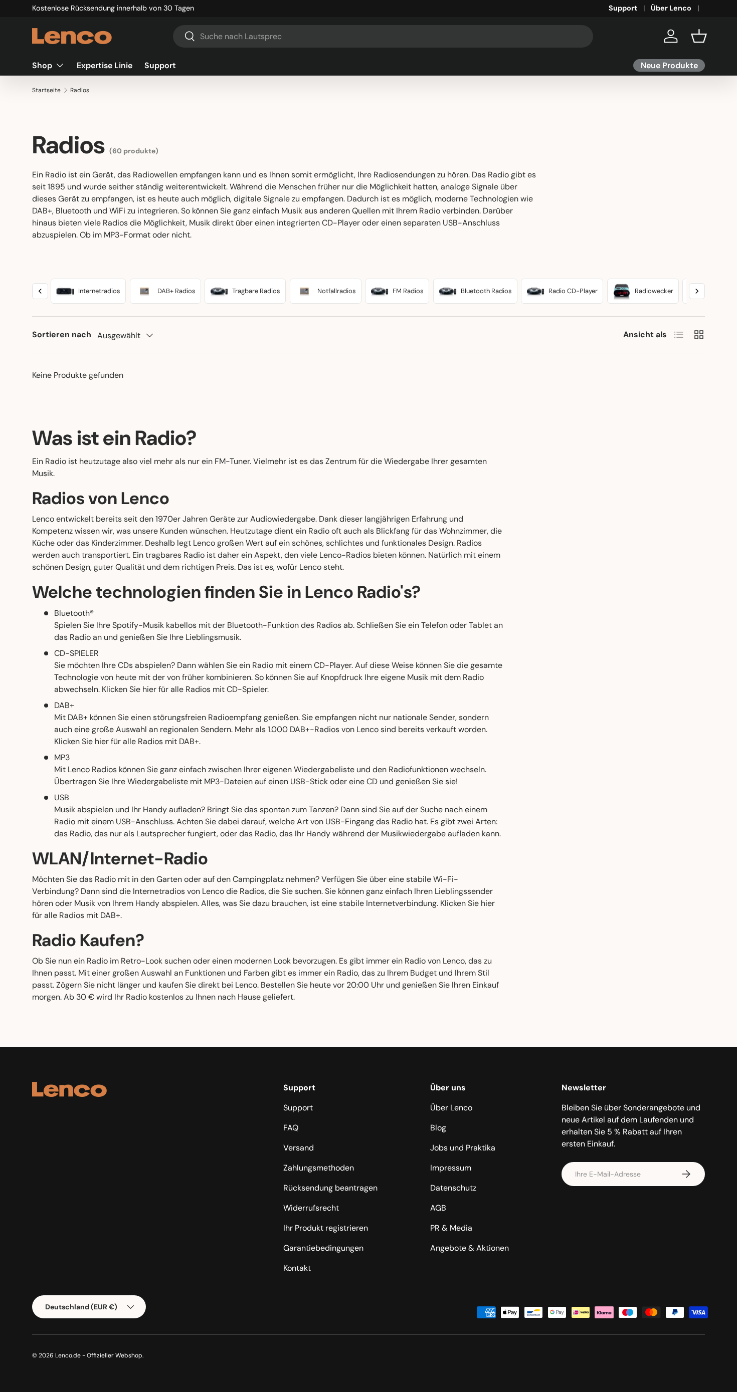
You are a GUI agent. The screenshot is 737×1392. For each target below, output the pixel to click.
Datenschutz (453, 1188)
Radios (79, 90)
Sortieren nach (61, 334)
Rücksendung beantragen (330, 1188)
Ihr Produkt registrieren (325, 1228)
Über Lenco (671, 8)
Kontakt (297, 1268)
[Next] (697, 291)
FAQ (290, 1127)
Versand (298, 1147)
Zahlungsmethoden (318, 1168)
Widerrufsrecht (311, 1208)
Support (623, 8)
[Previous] (40, 291)
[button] (699, 36)
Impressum (450, 1168)
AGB (438, 1208)
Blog (438, 1127)
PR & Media (451, 1228)
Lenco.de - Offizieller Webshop (98, 1355)
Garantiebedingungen (323, 1248)
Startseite (46, 90)
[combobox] (383, 36)
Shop (42, 65)
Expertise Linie (104, 65)
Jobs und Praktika (462, 1147)
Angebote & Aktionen (469, 1248)
